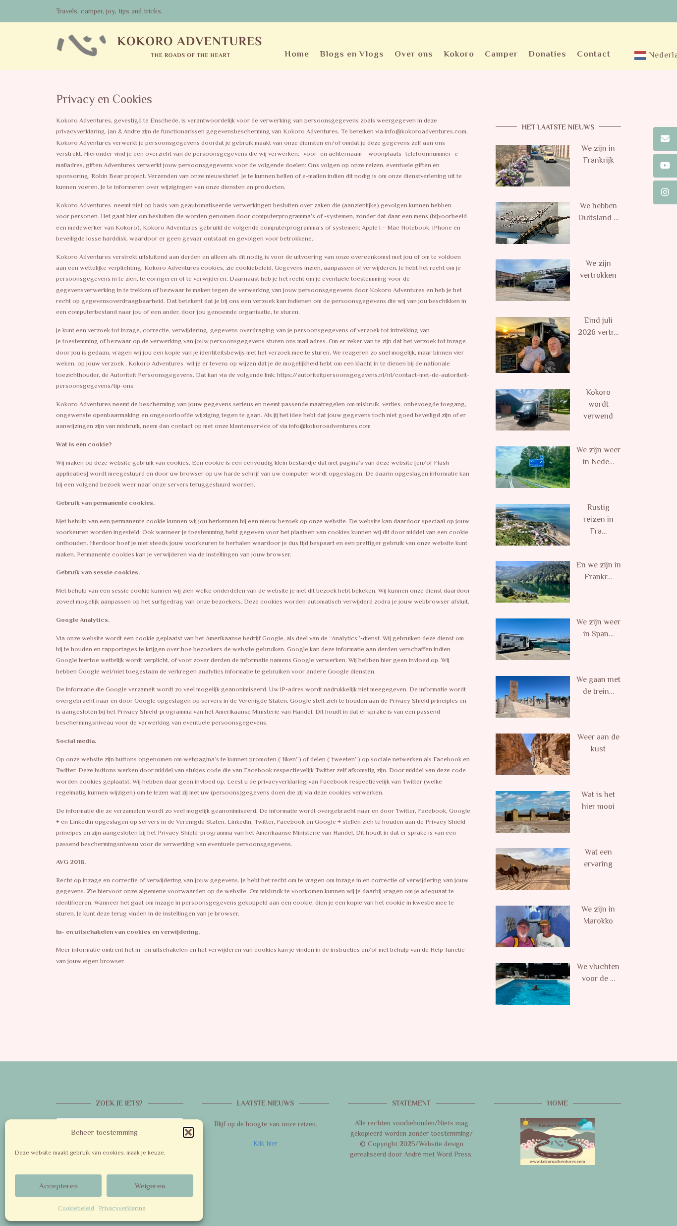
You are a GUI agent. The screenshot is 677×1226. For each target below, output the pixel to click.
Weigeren (150, 1185)
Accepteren (58, 1185)
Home (296, 54)
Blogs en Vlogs (352, 54)
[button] (188, 1132)
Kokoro (459, 54)
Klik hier (265, 1143)
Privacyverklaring (122, 1208)
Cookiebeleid (76, 1208)
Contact (594, 54)
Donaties (547, 54)
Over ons (414, 54)
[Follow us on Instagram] (665, 192)
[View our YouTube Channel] (665, 166)
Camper (501, 54)
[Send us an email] (665, 139)
